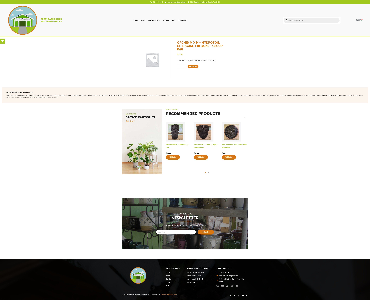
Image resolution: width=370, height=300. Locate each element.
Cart (173, 20)
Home (136, 20)
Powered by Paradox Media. (169, 294)
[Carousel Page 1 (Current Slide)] (205, 172)
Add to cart (193, 66)
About (143, 20)
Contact (166, 20)
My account (182, 20)
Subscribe (205, 232)
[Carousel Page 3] (208, 172)
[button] (2, 41)
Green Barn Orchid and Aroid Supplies (51, 20)
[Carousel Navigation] (207, 118)
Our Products (153, 20)
